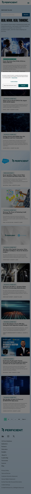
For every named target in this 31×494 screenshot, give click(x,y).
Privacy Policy (14, 77)
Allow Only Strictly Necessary (10, 85)
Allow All (23, 85)
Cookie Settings (14, 81)
